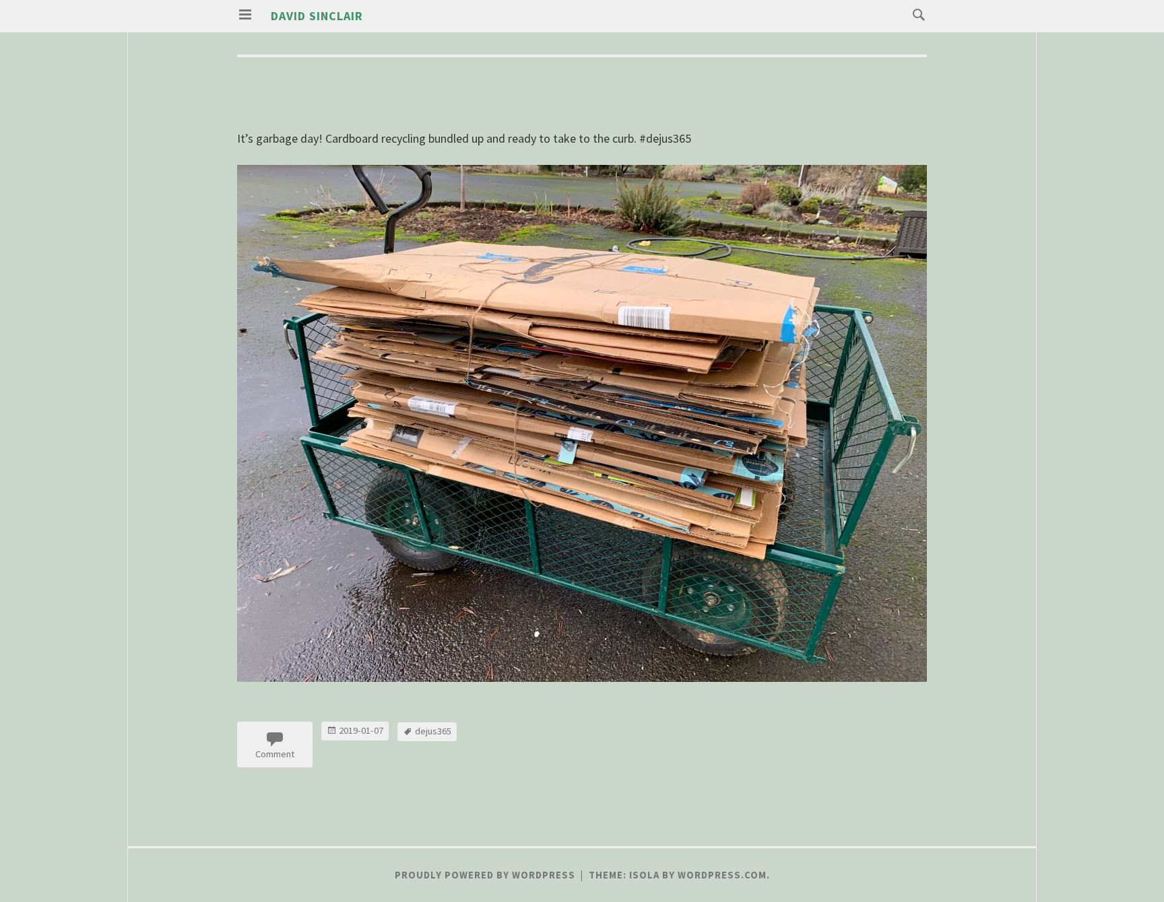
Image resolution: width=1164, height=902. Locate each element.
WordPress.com (722, 875)
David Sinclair (317, 16)
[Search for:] (915, 14)
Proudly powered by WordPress (485, 875)
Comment (274, 754)
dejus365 (433, 731)
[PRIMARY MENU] (245, 15)
